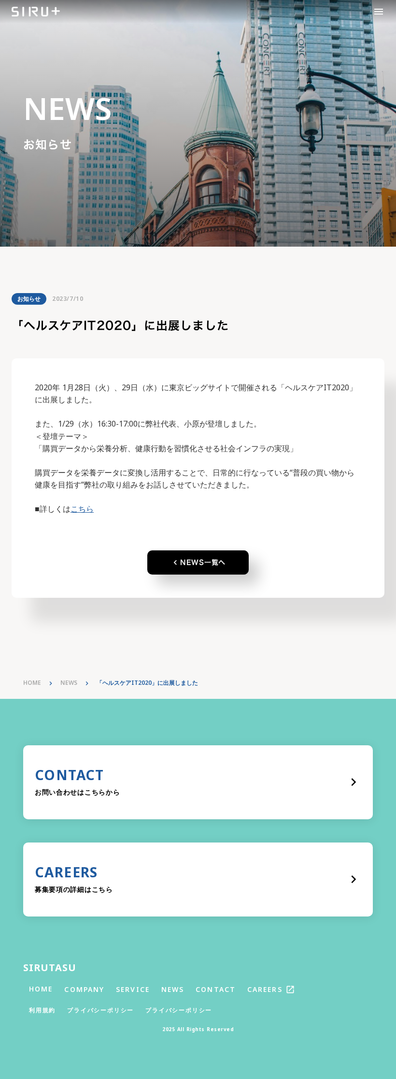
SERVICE (133, 989)
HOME (32, 683)
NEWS (68, 683)
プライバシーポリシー (100, 1010)
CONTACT (216, 989)
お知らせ (29, 299)
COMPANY (84, 989)
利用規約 (42, 1010)
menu (378, 11)
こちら (82, 508)
